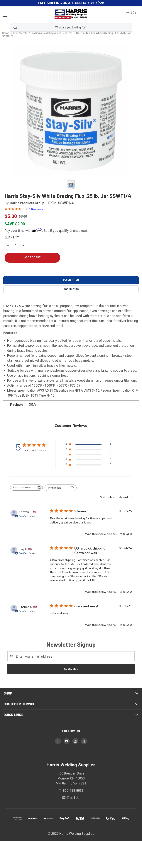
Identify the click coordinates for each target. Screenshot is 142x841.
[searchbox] (23, 487)
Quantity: (12, 237)
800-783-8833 (73, 790)
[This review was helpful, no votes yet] (121, 534)
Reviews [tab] (16, 404)
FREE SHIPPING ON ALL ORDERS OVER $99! (71, 3)
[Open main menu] (5, 14)
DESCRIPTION (71, 279)
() (133, 12)
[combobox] (116, 497)
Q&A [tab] (32, 404)
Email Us (73, 798)
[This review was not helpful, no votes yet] (127, 534)
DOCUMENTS (71, 289)
